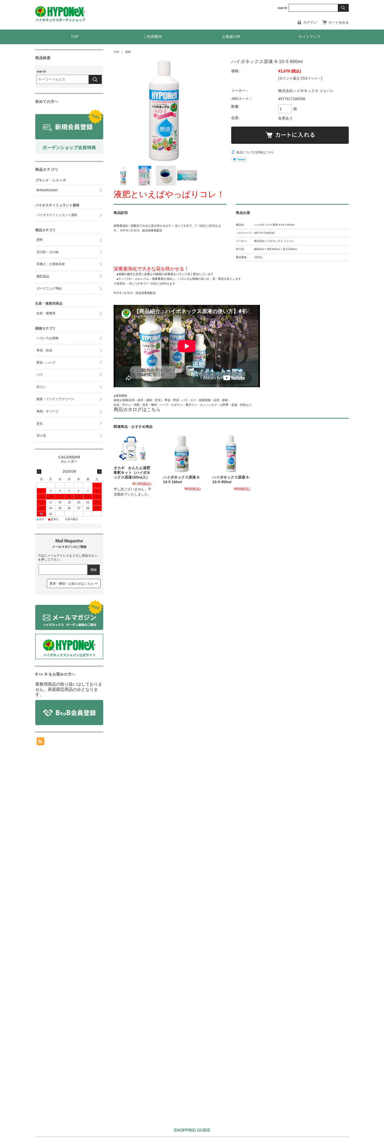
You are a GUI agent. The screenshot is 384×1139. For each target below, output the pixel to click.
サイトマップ (310, 37)
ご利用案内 (153, 37)
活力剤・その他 (48, 252)
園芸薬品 (43, 276)
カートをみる (338, 22)
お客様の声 (231, 37)
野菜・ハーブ (46, 363)
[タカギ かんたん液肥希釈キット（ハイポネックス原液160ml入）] (132, 449)
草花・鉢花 (44, 350)
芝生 (40, 423)
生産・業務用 (46, 313)
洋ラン (41, 387)
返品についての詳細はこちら (255, 152)
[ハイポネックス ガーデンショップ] (60, 20)
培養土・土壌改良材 (51, 264)
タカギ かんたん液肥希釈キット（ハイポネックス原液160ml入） (132, 472)
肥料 (128, 51)
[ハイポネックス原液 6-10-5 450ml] (231, 453)
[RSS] (40, 742)
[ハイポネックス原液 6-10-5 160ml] (182, 453)
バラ (40, 375)
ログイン (310, 22)
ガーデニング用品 (49, 288)
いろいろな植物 (48, 338)
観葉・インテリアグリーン (55, 399)
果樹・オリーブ (48, 411)
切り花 (41, 435)
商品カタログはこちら (137, 409)
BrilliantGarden (47, 190)
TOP (74, 37)
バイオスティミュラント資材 (57, 215)
